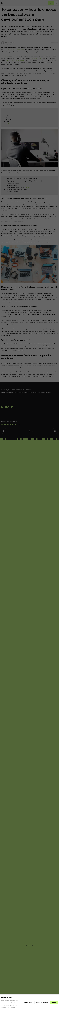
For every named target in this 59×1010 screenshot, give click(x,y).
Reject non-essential (42, 1002)
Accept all (53, 1002)
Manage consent (28, 1002)
